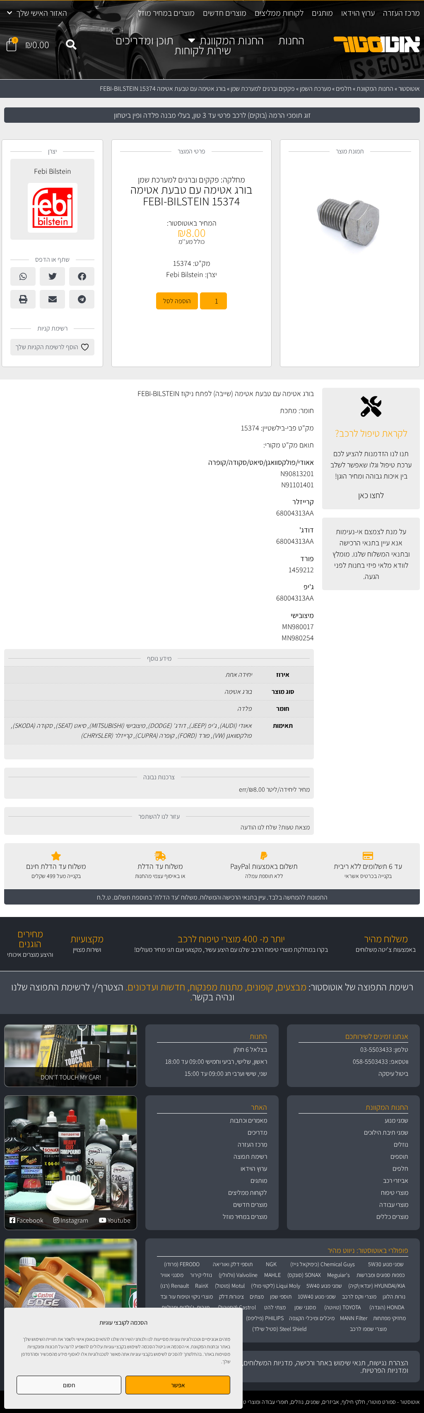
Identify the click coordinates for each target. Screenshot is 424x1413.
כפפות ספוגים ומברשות (381, 1275)
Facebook (29, 1220)
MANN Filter (354, 1318)
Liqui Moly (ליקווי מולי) (275, 1285)
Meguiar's (338, 1275)
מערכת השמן (315, 88)
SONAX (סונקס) (304, 1275)
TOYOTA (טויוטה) (342, 1307)
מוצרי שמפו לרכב (368, 1329)
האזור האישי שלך (41, 13)
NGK (271, 1264)
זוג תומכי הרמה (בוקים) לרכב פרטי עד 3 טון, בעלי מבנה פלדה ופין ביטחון (212, 115)
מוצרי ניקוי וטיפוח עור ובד (186, 1296)
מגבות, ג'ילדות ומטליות (185, 1307)
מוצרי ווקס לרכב (359, 1296)
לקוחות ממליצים (279, 13)
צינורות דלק (231, 1296)
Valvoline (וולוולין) (238, 1275)
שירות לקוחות (202, 50)
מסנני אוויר (171, 1275)
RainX (201, 1285)
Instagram (73, 1220)
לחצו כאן (371, 495)
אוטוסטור (409, 88)
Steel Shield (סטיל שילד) (279, 1329)
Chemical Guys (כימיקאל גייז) (322, 1264)
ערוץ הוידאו (358, 13)
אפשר (178, 1385)
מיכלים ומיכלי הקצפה (312, 1318)
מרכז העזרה (401, 13)
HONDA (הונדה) (386, 1307)
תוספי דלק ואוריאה (233, 1264)
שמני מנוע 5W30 (386, 1264)
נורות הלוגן (394, 1296)
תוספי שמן (281, 1296)
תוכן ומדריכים (144, 40)
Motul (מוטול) (230, 1285)
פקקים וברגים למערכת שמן (263, 88)
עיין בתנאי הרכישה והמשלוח (232, 897)
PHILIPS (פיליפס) (265, 1318)
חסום (69, 1385)
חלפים (344, 88)
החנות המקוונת (232, 40)
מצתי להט (275, 1307)
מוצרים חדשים (224, 13)
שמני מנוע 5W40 (324, 1285)
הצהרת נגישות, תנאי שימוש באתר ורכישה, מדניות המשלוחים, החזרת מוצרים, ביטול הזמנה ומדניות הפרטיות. (285, 1366)
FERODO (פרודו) (182, 1264)
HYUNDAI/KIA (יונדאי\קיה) (376, 1285)
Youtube (118, 1220)
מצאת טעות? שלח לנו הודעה (275, 827)
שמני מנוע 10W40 (317, 1296)
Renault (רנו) (174, 1285)
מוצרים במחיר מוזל (166, 13)
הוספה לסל (177, 301)
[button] (71, 45)
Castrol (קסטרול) (237, 1307)
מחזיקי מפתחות (389, 1318)
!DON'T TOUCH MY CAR (71, 1077)
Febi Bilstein (184, 274)
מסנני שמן (305, 1307)
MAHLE (272, 1275)
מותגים (322, 13)
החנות (291, 40)
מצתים (257, 1296)
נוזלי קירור (201, 1275)
